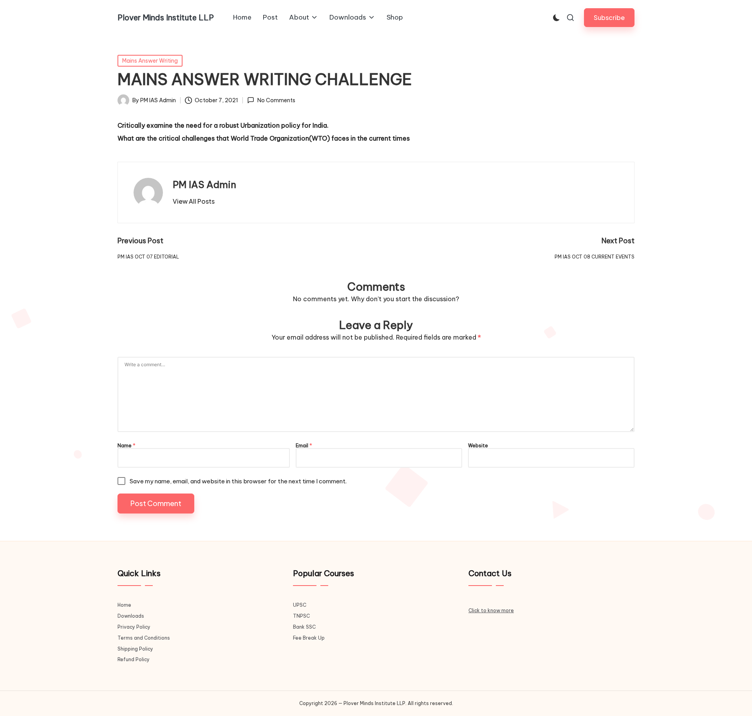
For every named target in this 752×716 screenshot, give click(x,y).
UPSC (299, 605)
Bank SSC (304, 627)
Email (304, 445)
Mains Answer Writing (150, 60)
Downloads (131, 616)
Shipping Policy (135, 649)
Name (127, 445)
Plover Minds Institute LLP (166, 17)
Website (478, 445)
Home (124, 605)
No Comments (276, 100)
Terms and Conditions (144, 638)
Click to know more (491, 610)
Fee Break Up (309, 638)
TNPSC (301, 616)
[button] (609, 17)
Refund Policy (134, 659)
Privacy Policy (134, 627)
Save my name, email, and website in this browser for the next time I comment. (238, 481)
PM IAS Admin (204, 184)
